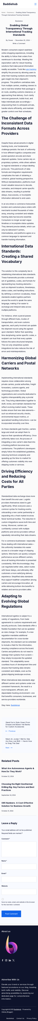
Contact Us (20, 1018)
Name (4, 861)
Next (7, 748)
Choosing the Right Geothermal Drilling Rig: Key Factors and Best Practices (18, 787)
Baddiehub (10, 4)
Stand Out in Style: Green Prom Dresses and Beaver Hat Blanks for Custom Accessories (18, 724)
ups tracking (31, 69)
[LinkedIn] (10, 960)
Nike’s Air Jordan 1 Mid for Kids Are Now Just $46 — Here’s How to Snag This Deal (19, 741)
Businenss (19, 21)
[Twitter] (13, 960)
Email (4, 873)
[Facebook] (3, 960)
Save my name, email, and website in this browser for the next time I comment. (18, 903)
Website (5, 886)
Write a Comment (19, 43)
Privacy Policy (31, 1018)
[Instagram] (6, 960)
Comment (6, 839)
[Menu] (35, 4)
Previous (12, 731)
